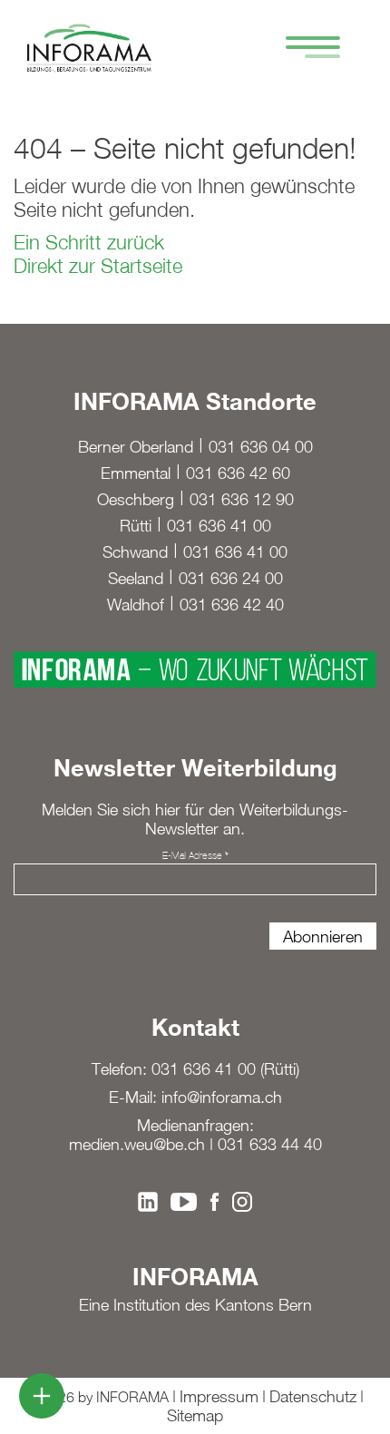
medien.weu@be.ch (137, 1144)
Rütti (135, 525)
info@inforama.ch (221, 1097)
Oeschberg (135, 499)
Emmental (136, 473)
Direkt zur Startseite (98, 266)
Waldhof (135, 604)
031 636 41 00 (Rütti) (225, 1068)
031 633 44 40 (270, 1144)
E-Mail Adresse (195, 855)
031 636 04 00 (261, 446)
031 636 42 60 (238, 473)
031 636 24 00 (231, 578)
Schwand (135, 551)
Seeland (135, 578)
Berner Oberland (135, 446)
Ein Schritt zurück (89, 242)
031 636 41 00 (219, 525)
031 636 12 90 (242, 499)
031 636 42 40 (232, 604)
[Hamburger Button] (304, 49)
